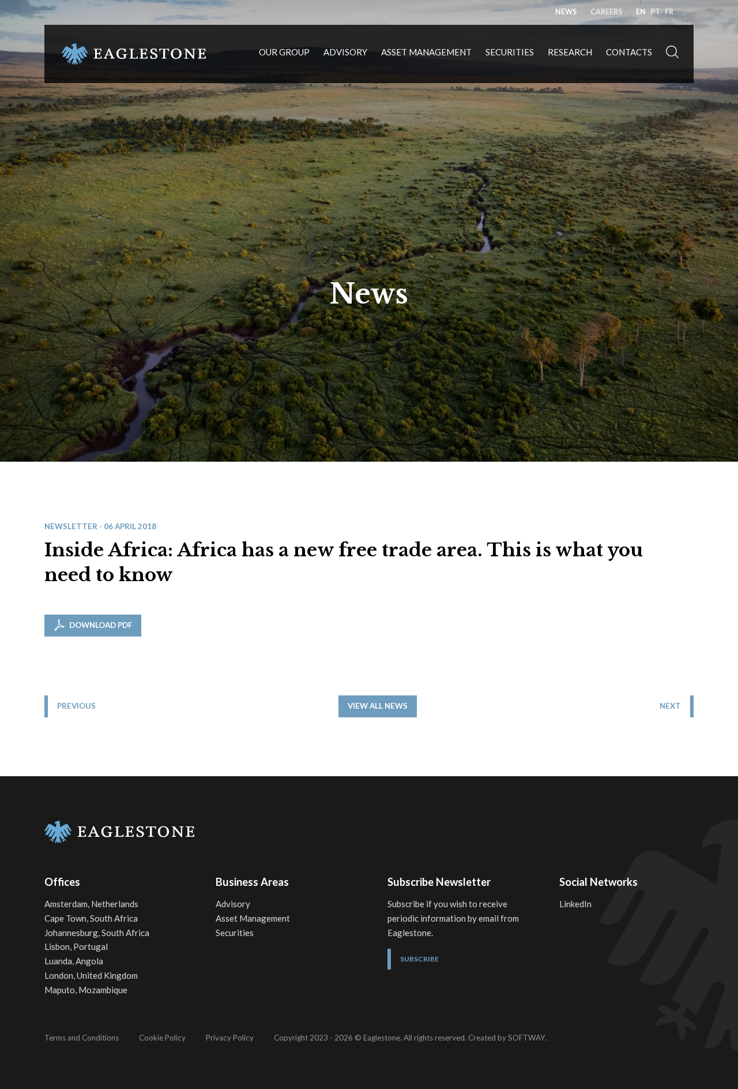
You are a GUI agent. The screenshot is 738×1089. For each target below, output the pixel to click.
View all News (378, 705)
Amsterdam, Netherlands (91, 904)
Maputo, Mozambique (85, 990)
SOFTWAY (526, 1037)
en (641, 12)
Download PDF (99, 625)
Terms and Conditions (81, 1037)
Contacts (629, 52)
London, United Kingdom (91, 975)
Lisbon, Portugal (76, 946)
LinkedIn (575, 904)
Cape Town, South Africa (91, 918)
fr (669, 12)
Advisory (345, 52)
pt (655, 12)
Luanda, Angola (73, 961)
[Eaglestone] (134, 54)
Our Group (284, 52)
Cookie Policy (162, 1037)
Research (570, 52)
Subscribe (419, 959)
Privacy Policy (230, 1037)
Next (670, 705)
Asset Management (426, 52)
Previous (76, 705)
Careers (606, 12)
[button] (672, 54)
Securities (509, 52)
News (566, 12)
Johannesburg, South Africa (96, 932)
